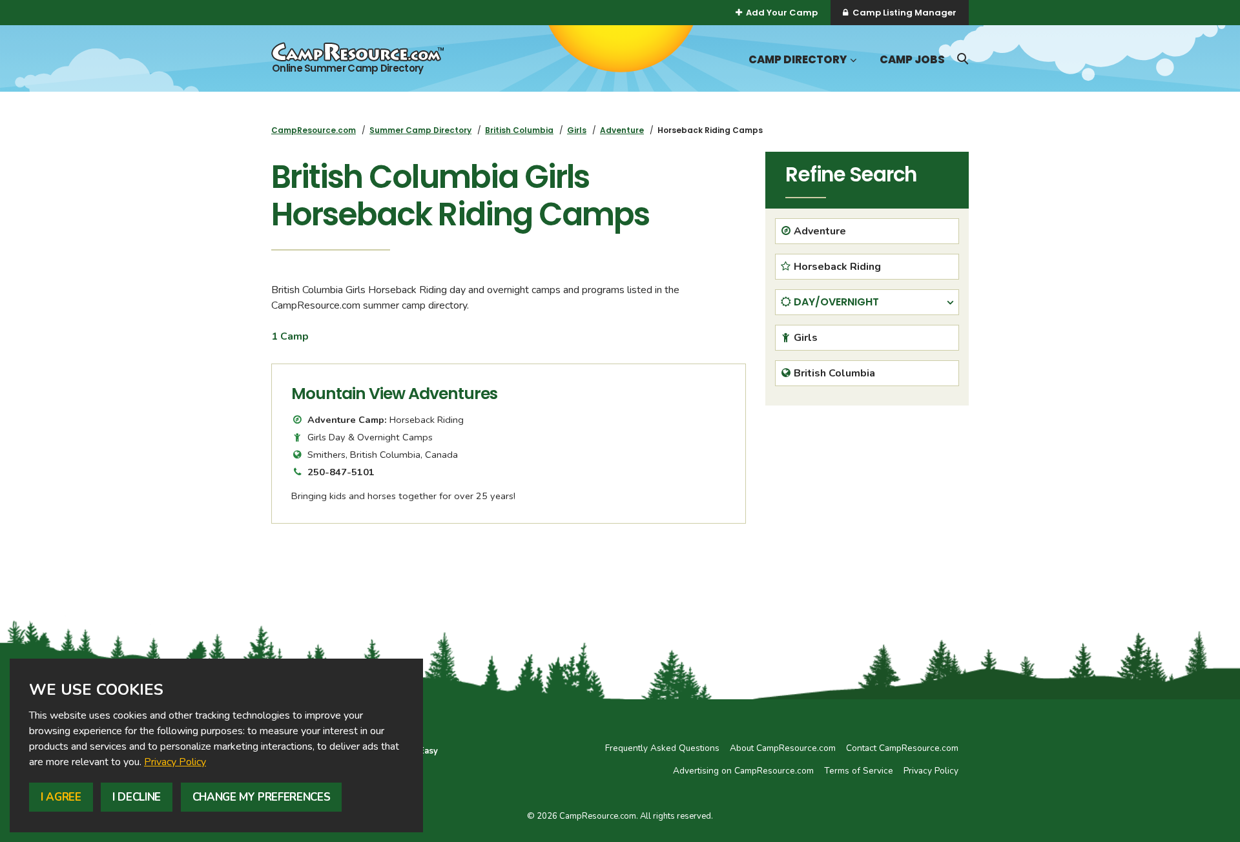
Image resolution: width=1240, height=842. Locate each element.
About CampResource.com (783, 748)
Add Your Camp (782, 12)
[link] (175, 762)
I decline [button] (136, 797)
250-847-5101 (341, 472)
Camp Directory (798, 59)
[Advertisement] (867, 505)
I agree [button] (61, 797)
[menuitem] (313, 130)
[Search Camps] (962, 58)
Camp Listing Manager (904, 12)
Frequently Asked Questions (662, 748)
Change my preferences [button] (261, 797)
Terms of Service (858, 771)
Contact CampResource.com (902, 748)
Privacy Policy (175, 762)
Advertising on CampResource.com (743, 771)
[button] (852, 60)
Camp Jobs (912, 59)
